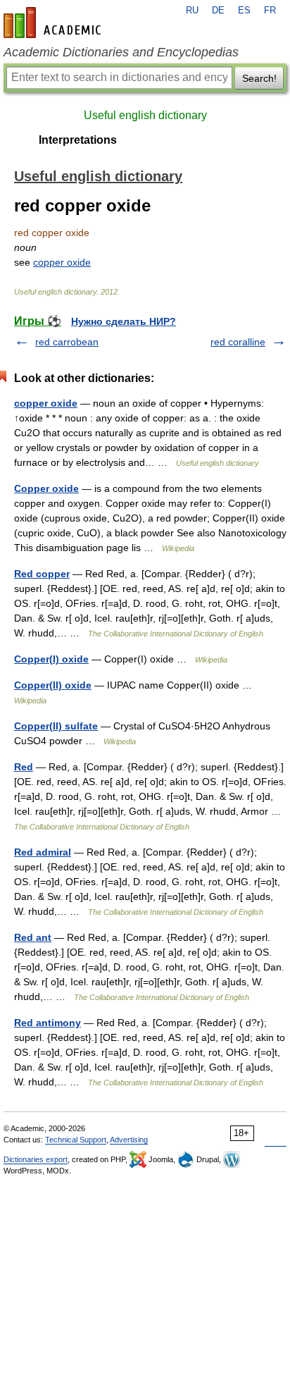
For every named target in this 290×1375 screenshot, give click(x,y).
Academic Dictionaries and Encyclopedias (121, 52)
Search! (259, 78)
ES (244, 11)
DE (218, 11)
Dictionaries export (36, 1159)
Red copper (42, 573)
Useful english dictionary (145, 115)
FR (270, 11)
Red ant (32, 937)
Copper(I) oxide (51, 659)
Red (23, 766)
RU (192, 11)
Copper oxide (46, 488)
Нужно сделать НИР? (123, 321)
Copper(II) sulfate (56, 726)
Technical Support (75, 1139)
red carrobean (67, 341)
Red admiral (42, 852)
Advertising (129, 1139)
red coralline (237, 341)
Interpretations (78, 140)
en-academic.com (54, 22)
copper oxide (62, 262)
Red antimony (47, 1022)
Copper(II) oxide (53, 685)
